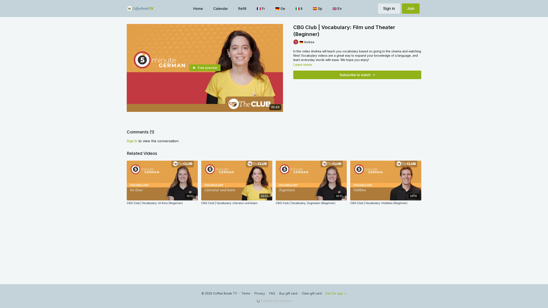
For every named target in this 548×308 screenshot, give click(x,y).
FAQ (272, 293)
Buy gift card (288, 293)
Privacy (260, 293)
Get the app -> (336, 293)
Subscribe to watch (355, 75)
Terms (245, 293)
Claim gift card (312, 293)
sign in (132, 141)
